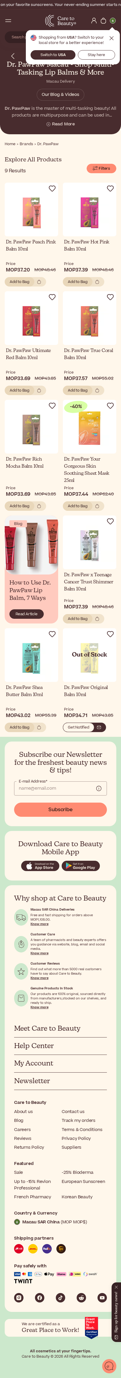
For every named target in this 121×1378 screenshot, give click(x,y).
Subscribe (60, 809)
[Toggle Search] (17, 20)
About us (23, 1112)
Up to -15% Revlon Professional (32, 1185)
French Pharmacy (32, 1197)
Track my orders (78, 1120)
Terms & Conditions (82, 1130)
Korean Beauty (77, 1197)
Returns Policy (29, 1147)
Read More (63, 124)
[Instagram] (18, 1297)
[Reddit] (81, 1297)
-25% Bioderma (77, 1172)
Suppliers (71, 1147)
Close (111, 38)
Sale (18, 1172)
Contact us (73, 1112)
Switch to (53, 55)
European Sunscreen (83, 1182)
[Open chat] (109, 1366)
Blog (18, 1120)
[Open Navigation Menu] (8, 20)
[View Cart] (103, 20)
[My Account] (94, 20)
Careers (22, 1130)
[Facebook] (39, 1297)
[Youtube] (102, 1297)
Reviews (22, 1138)
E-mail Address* (33, 781)
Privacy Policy (76, 1138)
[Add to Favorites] (52, 188)
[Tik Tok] (60, 1297)
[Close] (116, 1285)
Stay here (96, 55)
